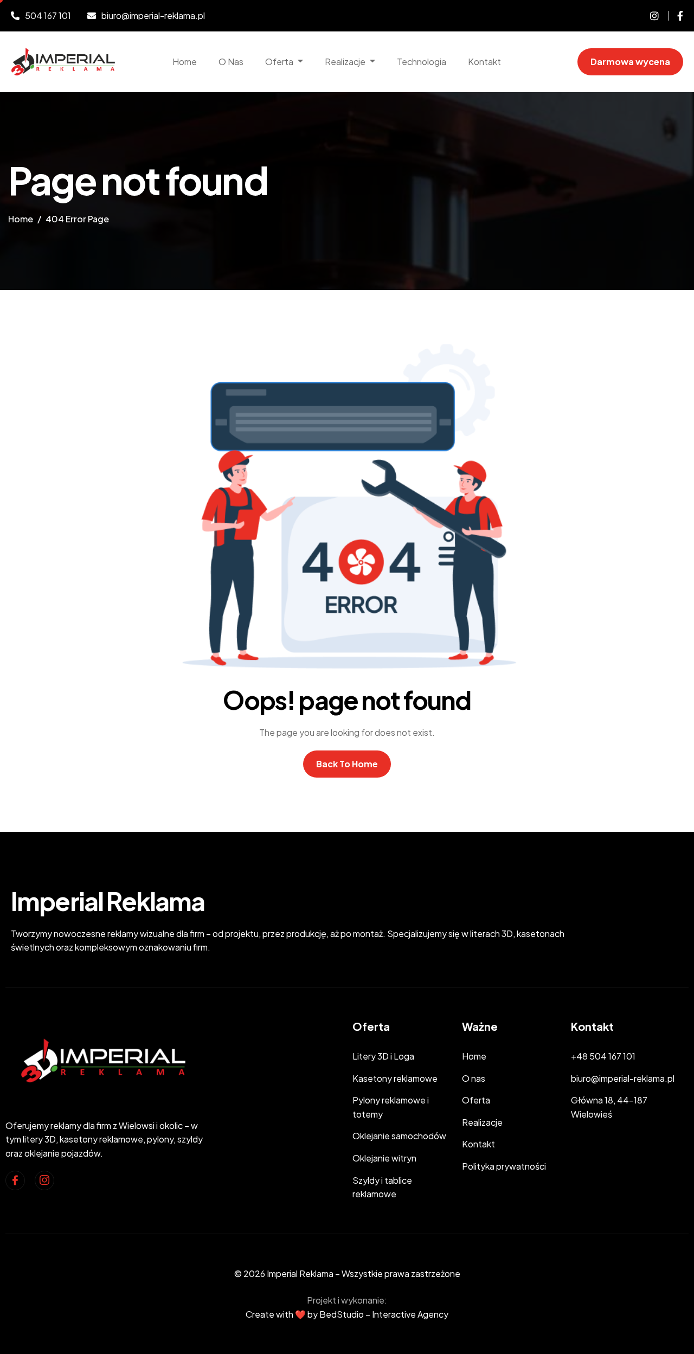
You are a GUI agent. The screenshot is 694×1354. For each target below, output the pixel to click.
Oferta (279, 61)
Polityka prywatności (504, 1166)
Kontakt (484, 61)
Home (184, 61)
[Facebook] (676, 16)
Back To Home (347, 763)
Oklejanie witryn (384, 1158)
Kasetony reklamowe (395, 1078)
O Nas (231, 61)
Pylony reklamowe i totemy (390, 1107)
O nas (473, 1078)
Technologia (421, 61)
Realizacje (345, 61)
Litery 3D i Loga (383, 1056)
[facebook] (15, 1180)
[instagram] (650, 16)
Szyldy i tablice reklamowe (382, 1187)
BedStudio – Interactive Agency (383, 1314)
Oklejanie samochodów (399, 1135)
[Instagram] (44, 1180)
